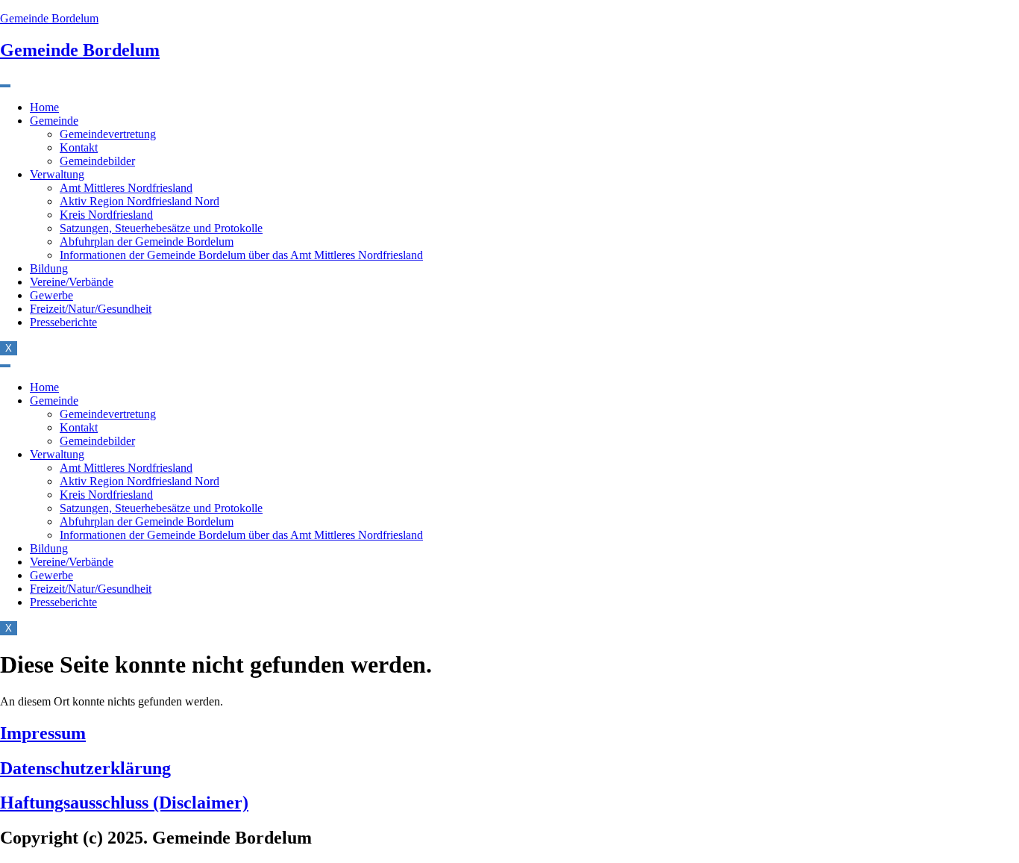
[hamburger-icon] (5, 85)
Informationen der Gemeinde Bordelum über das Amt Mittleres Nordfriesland (241, 255)
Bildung (49, 268)
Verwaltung (57, 174)
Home (44, 107)
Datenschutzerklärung (85, 768)
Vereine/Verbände (71, 281)
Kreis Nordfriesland (106, 214)
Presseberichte (63, 322)
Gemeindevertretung (108, 134)
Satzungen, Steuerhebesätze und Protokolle (161, 228)
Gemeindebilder (97, 161)
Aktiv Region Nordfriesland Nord (139, 201)
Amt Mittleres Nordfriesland (126, 187)
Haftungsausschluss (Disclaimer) (124, 802)
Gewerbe (51, 295)
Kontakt (79, 147)
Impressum (43, 733)
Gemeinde (54, 120)
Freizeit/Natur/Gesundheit (90, 308)
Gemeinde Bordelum (49, 18)
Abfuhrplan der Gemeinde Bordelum (146, 241)
